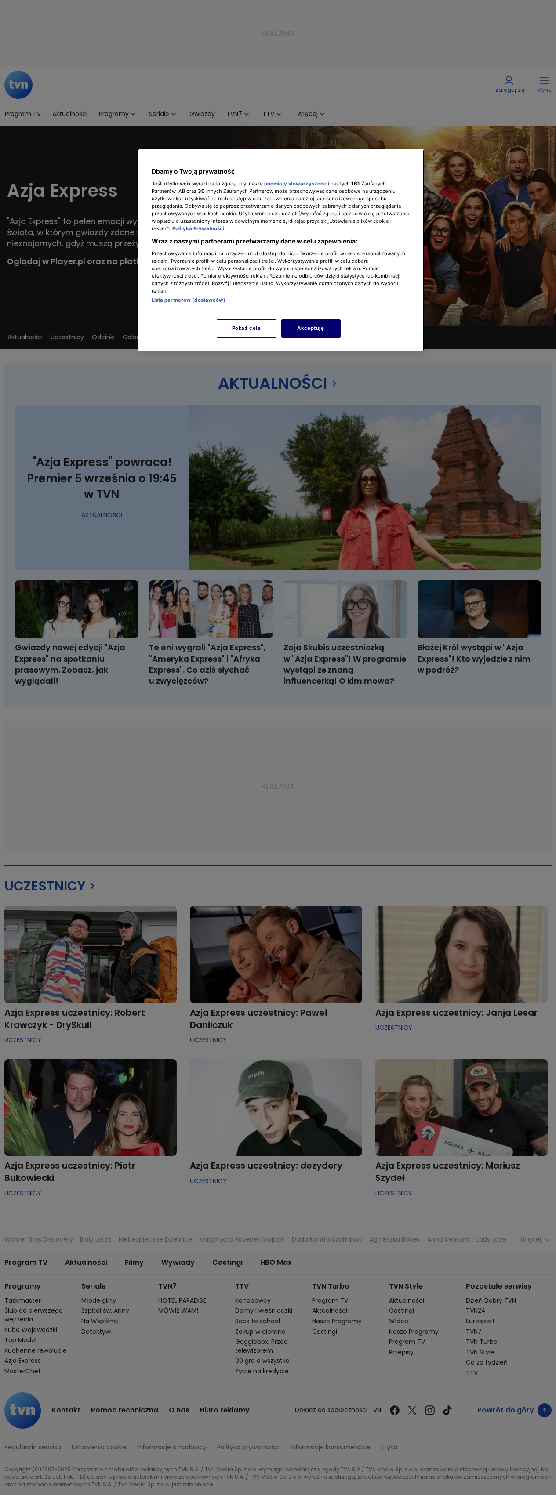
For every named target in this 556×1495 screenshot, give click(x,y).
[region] (281, 250)
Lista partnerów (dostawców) (189, 300)
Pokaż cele (246, 328)
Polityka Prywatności (198, 228)
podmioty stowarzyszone (295, 184)
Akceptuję (310, 328)
